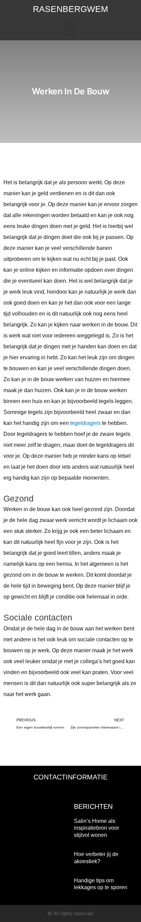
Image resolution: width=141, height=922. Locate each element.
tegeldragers (85, 423)
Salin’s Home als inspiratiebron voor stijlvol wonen (96, 828)
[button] (70, 29)
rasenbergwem (70, 9)
